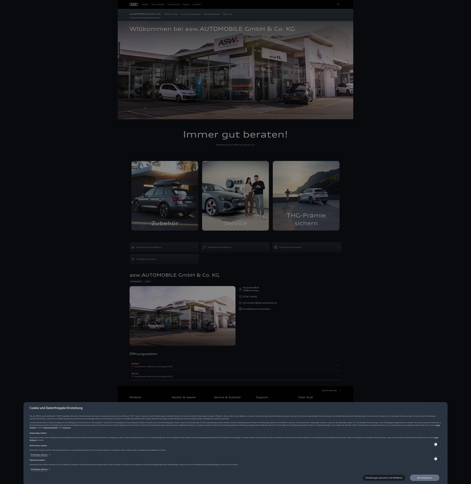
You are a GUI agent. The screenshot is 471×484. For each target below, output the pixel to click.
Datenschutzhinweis (50, 428)
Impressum (67, 428)
